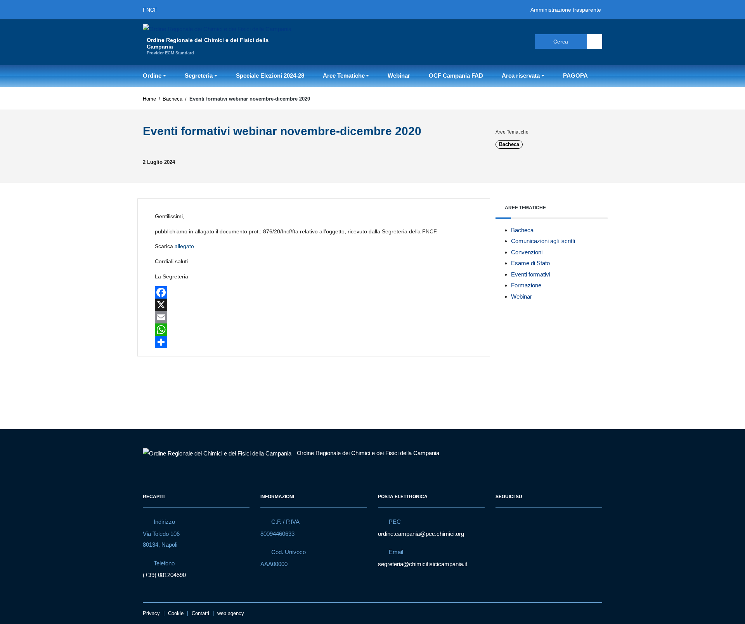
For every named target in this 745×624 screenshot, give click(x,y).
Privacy (151, 613)
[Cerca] (594, 41)
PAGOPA (575, 75)
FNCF (150, 10)
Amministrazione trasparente (565, 10)
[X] (314, 305)
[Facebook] (314, 292)
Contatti (200, 613)
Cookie (176, 613)
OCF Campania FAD (456, 75)
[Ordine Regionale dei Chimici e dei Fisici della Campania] (217, 28)
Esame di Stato (530, 263)
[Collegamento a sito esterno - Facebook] (491, 41)
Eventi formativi (530, 274)
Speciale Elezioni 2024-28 (270, 75)
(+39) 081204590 (164, 575)
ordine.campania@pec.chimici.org (421, 533)
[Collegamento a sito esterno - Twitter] (505, 41)
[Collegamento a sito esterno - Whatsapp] (519, 41)
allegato (184, 246)
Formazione (526, 285)
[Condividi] (314, 342)
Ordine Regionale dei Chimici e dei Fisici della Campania (368, 453)
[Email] (314, 317)
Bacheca (172, 99)
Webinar (399, 75)
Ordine (152, 75)
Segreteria (199, 75)
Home (149, 99)
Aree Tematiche (344, 75)
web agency (230, 613)
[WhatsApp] (314, 329)
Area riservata (521, 75)
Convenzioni (526, 252)
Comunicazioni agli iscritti (543, 241)
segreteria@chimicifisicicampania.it (422, 564)
